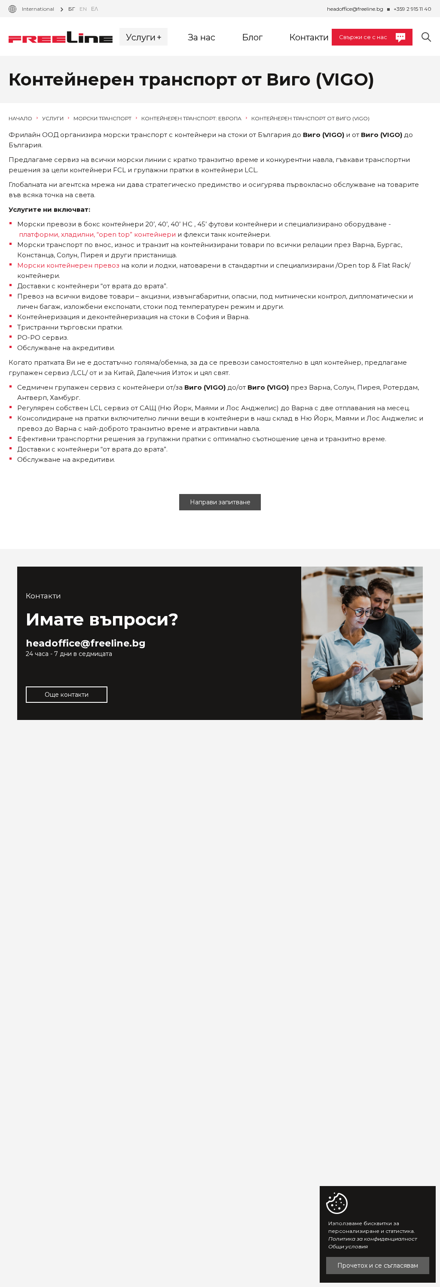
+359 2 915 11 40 (412, 9)
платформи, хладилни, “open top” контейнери (97, 234)
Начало (21, 118)
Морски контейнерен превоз (68, 265)
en (83, 9)
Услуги (53, 118)
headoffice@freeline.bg (355, 9)
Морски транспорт (103, 118)
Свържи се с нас (363, 37)
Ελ (94, 9)
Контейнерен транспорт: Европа (192, 118)
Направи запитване (220, 502)
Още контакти (67, 694)
